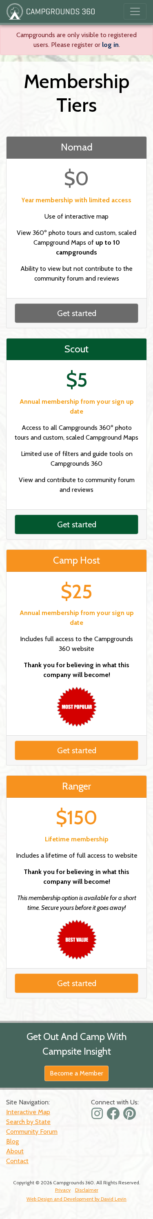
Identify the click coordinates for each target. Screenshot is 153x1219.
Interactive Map (28, 1112)
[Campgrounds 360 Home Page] (51, 11)
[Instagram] (98, 1116)
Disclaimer (86, 1190)
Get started (76, 313)
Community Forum (32, 1131)
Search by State (28, 1122)
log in (110, 45)
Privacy (63, 1190)
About (15, 1151)
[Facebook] (114, 1116)
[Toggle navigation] (135, 11)
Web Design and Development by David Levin (76, 1199)
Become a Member (76, 1073)
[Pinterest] (130, 1116)
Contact (17, 1161)
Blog (12, 1141)
